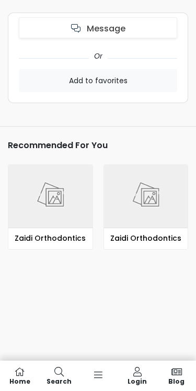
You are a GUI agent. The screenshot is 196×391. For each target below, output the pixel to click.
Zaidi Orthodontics (50, 238)
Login (137, 381)
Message (105, 29)
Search (59, 381)
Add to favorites (98, 80)
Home (19, 381)
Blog (176, 381)
